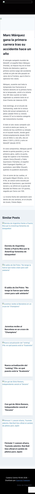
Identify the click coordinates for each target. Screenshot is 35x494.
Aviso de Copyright (24, 485)
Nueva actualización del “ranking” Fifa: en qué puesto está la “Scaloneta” (17, 368)
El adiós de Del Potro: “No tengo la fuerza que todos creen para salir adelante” (17, 290)
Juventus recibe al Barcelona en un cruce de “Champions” (17, 329)
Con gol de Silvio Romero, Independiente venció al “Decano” (16, 407)
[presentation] (17, 232)
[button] (17, 11)
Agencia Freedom (23, 480)
